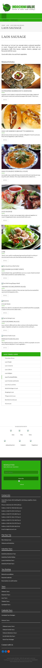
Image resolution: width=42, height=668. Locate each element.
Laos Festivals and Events (12, 381)
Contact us (5, 20)
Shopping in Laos (9, 392)
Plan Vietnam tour (6, 540)
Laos (7, 25)
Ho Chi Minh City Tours (8, 636)
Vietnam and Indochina (8, 543)
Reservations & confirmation (9, 581)
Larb (3, 252)
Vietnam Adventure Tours (9, 633)
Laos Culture (8, 369)
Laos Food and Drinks (17, 25)
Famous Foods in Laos (10, 339)
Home (3, 25)
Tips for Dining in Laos (10, 321)
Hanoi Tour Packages (8, 639)
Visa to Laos (8, 403)
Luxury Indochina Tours (8, 560)
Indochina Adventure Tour (9, 554)
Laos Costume (9, 366)
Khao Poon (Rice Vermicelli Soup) (15, 171)
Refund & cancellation (7, 574)
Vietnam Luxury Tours (8, 626)
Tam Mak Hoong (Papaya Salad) (14, 287)
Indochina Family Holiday (8, 557)
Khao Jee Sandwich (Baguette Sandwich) (18, 131)
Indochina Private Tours (8, 563)
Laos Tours (4, 598)
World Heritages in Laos (11, 388)
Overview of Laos (9, 358)
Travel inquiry (14, 20)
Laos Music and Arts (10, 384)
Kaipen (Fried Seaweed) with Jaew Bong (17, 91)
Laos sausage (7, 211)
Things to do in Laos (10, 396)
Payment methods (7, 577)
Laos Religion (8, 373)
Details (5, 99)
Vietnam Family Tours (8, 629)
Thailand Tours (6, 601)
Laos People (8, 362)
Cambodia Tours (6, 604)
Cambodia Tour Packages (8, 615)
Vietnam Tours (6, 591)
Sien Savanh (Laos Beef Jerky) (13, 269)
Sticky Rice (6, 304)
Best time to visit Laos (11, 400)
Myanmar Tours (6, 594)
